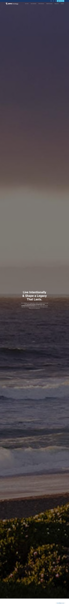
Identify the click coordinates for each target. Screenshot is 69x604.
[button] (27, 4)
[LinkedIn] (51, 1)
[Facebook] (53, 1)
